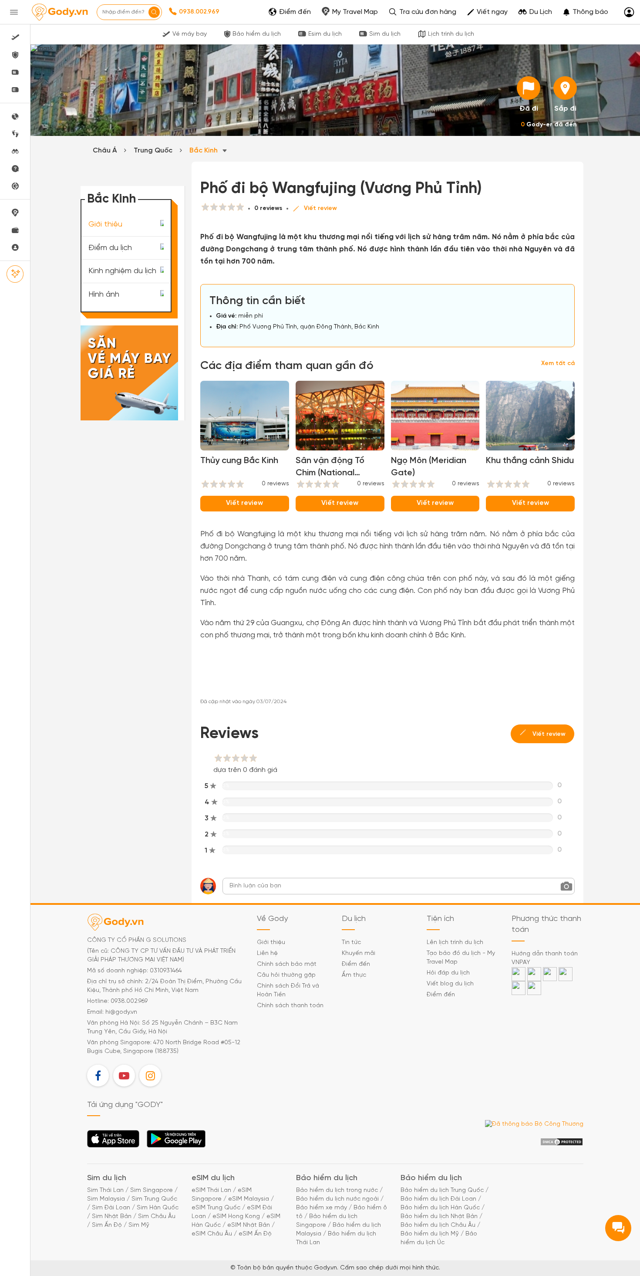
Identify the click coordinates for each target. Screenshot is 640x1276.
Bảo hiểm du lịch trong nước (337, 1190)
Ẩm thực (354, 975)
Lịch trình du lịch (451, 34)
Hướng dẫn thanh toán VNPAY (545, 958)
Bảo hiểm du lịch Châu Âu (438, 1225)
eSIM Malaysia (248, 1199)
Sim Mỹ (138, 1225)
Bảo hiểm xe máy (321, 1208)
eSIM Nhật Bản (248, 1225)
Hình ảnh (103, 295)
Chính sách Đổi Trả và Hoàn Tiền (288, 990)
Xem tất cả (558, 363)
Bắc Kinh (204, 150)
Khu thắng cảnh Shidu (530, 460)
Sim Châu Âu (156, 1216)
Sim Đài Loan (111, 1208)
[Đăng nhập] (629, 12)
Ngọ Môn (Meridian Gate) (428, 467)
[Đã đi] (528, 88)
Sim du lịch (385, 34)
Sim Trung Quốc (154, 1199)
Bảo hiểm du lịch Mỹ (430, 1234)
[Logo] (59, 12)
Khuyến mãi (358, 953)
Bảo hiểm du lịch (256, 34)
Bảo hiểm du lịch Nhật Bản (439, 1216)
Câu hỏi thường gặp (286, 975)
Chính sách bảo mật (287, 964)
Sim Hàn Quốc (158, 1208)
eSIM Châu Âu (212, 1234)
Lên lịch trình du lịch (455, 942)
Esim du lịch (325, 34)
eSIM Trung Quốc (216, 1208)
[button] (585, 12)
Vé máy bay (189, 34)
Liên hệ (267, 953)
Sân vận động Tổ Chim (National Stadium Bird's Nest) (335, 468)
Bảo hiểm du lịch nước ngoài (337, 1199)
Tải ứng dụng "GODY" (113, 1141)
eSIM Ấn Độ (255, 1234)
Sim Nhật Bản (111, 1216)
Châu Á (105, 150)
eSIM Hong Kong (236, 1216)
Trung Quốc (153, 150)
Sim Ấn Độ (107, 1225)
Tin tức (351, 942)
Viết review (320, 208)
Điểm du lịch (110, 248)
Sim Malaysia (106, 1199)
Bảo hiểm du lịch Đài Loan (438, 1199)
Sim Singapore (151, 1190)
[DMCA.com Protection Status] (561, 1142)
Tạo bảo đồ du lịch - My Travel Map (461, 957)
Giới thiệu (105, 224)
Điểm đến (356, 964)
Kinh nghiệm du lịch (122, 271)
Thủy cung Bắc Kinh (239, 460)
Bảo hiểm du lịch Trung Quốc (442, 1190)
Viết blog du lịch (450, 984)
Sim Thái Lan (105, 1190)
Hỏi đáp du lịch (448, 973)
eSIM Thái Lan (211, 1190)
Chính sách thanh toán (290, 1005)
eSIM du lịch (213, 1178)
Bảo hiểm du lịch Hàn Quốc (440, 1208)
